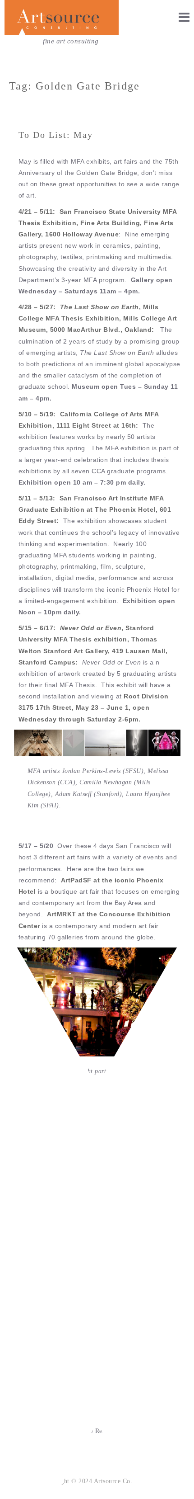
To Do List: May (55, 135)
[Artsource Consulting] (62, 18)
